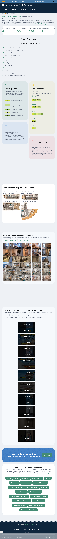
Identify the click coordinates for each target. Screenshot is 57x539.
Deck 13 (34, 125)
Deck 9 (34, 96)
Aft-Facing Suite (26, 482)
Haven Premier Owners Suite (28, 509)
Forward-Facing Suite (31, 487)
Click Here (47, 455)
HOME (3, 16)
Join (44, 529)
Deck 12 (34, 118)
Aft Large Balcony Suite (40, 482)
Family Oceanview (36, 478)
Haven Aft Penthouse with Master (19, 496)
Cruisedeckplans (18, 1)
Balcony (48, 478)
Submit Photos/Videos (34, 529)
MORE (31, 9)
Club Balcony (14, 482)
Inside (16, 478)
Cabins (22, 9)
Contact (24, 529)
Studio (9, 478)
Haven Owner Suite (38, 500)
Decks (13, 9)
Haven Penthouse (21, 491)
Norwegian (9, 16)
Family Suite (44, 487)
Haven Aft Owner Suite (19, 505)
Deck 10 (34, 104)
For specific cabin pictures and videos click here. (15, 240)
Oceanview (25, 478)
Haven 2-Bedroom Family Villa (39, 496)
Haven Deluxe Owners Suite (36, 505)
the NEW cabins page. (41, 24)
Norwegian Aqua (17, 16)
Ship (5, 9)
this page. (47, 473)
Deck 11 (34, 111)
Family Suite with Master (16, 487)
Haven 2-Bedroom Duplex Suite (21, 500)
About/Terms (15, 529)
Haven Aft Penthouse (35, 491)
